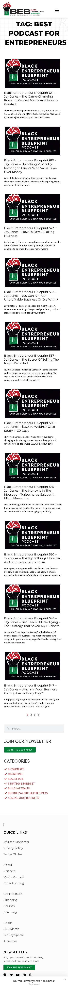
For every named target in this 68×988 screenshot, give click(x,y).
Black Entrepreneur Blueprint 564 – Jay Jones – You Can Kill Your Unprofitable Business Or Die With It (31, 295)
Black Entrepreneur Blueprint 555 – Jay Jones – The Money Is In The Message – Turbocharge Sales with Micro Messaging (30, 492)
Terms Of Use (12, 854)
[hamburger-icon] (57, 10)
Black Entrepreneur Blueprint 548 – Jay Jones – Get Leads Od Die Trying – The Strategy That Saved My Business (32, 622)
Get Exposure (12, 893)
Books (7, 922)
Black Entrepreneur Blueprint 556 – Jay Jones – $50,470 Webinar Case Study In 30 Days (30, 427)
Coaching (10, 912)
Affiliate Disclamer (16, 842)
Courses (9, 906)
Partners (9, 871)
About (7, 865)
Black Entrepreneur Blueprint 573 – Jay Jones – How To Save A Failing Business (30, 232)
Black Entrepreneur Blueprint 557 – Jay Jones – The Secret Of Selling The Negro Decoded (31, 359)
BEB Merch (11, 929)
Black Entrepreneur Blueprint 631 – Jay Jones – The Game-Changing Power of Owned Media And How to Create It (31, 98)
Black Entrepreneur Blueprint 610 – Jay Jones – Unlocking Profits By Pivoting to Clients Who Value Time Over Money (30, 166)
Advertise (10, 941)
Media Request (13, 877)
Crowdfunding (13, 883)
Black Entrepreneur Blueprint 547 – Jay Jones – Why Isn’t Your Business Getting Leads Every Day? (30, 689)
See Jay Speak (13, 935)
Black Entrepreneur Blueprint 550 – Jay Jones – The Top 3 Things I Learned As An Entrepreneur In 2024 (32, 558)
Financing (10, 900)
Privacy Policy (13, 848)
